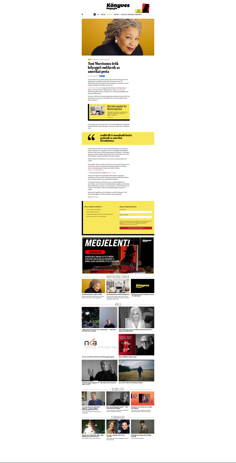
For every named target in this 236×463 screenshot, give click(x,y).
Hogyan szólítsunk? (124, 214)
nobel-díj (102, 59)
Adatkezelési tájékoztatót (130, 223)
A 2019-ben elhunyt (94, 88)
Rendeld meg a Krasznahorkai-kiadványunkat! (132, 14)
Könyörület (120, 89)
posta (109, 59)
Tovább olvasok (110, 117)
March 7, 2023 (111, 172)
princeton (105, 59)
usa (99, 59)
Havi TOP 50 (110, 14)
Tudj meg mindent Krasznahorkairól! (139, 11)
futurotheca (117, 14)
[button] (82, 14)
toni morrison (94, 59)
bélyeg (98, 59)
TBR (98, 14)
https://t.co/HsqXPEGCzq (95, 170)
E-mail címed (123, 209)
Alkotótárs (103, 14)
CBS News (95, 197)
